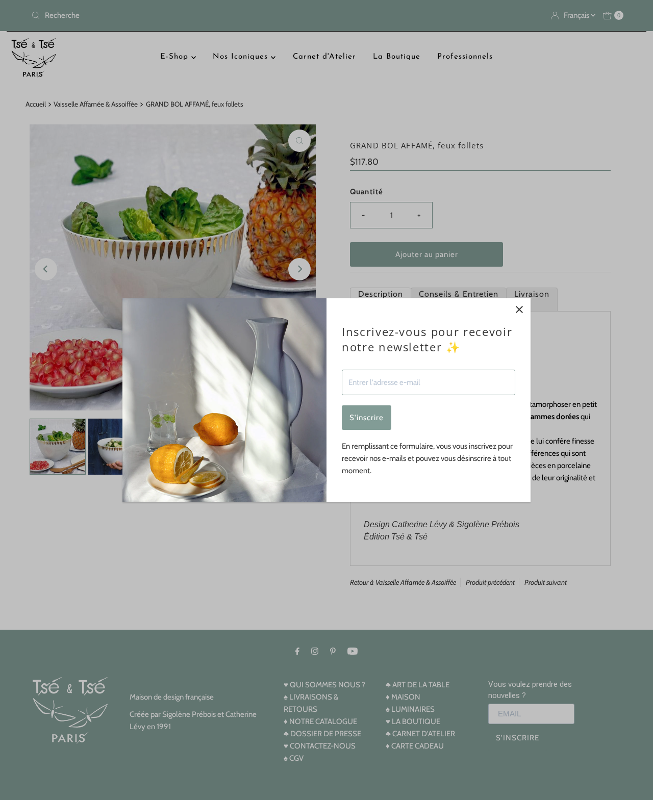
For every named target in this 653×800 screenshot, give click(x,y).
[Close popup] (519, 310)
